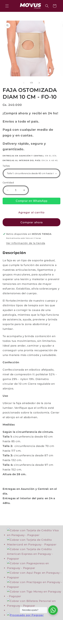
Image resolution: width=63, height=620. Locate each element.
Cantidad (8, 182)
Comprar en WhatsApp (31, 200)
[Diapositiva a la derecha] (39, 83)
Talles (6, 165)
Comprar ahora (31, 222)
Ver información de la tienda (25, 243)
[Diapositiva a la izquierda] (24, 83)
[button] (7, 6)
